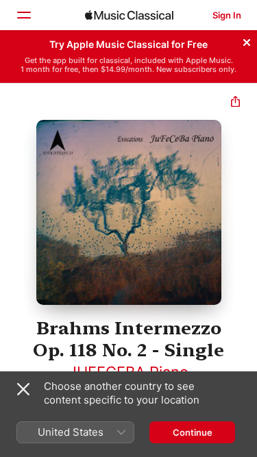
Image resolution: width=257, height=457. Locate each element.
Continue (192, 432)
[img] (129, 15)
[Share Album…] (235, 103)
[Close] (246, 40)
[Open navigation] (23, 15)
